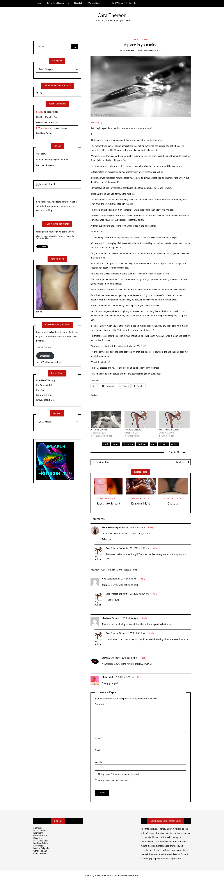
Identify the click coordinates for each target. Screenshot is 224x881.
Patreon (50, 166)
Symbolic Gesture (132, 430)
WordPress (134, 876)
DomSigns (38, 833)
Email (98, 750)
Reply (150, 528)
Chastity (172, 503)
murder (115, 444)
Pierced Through (60, 128)
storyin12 (163, 444)
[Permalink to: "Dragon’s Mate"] (141, 486)
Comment (100, 704)
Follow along (96, 123)
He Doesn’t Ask (44, 385)
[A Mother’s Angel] (106, 419)
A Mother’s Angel (99, 430)
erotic (106, 444)
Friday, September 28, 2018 (149, 51)
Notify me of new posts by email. (113, 781)
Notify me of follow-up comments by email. (118, 774)
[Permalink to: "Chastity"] (173, 486)
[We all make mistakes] (174, 419)
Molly (104, 677)
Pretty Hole (52, 112)
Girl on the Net (40, 836)
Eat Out (54, 117)
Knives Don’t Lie (45, 400)
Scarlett (39, 112)
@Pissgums (41, 232)
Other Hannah (40, 851)
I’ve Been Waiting (45, 380)
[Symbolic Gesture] (140, 419)
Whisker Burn (94, 3)
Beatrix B (106, 658)
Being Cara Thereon (55, 3)
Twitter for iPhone (43, 238)
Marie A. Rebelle (40, 843)
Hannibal (78, 3)
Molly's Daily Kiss (41, 848)
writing (174, 444)
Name (98, 738)
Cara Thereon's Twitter (62, 236)
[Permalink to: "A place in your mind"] (141, 86)
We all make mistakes (169, 430)
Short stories (140, 40)
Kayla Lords (38, 838)
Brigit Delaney (39, 831)
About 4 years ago (43, 236)
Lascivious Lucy (40, 841)
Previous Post (102, 462)
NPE (104, 579)
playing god (128, 444)
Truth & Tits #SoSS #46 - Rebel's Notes (118, 570)
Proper (39, 312)
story (153, 444)
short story (142, 444)
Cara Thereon (112, 15)
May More (106, 618)
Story (43, 154)
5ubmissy (37, 828)
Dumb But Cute (44, 395)
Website (98, 762)
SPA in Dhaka (42, 128)
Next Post (181, 462)
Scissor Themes (102, 876)
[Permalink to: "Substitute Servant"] (108, 486)
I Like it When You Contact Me (123, 3)
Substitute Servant (108, 503)
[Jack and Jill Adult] (45, 184)
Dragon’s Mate (140, 503)
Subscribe (45, 356)
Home (38, 3)
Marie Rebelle (108, 528)
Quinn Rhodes (40, 854)
